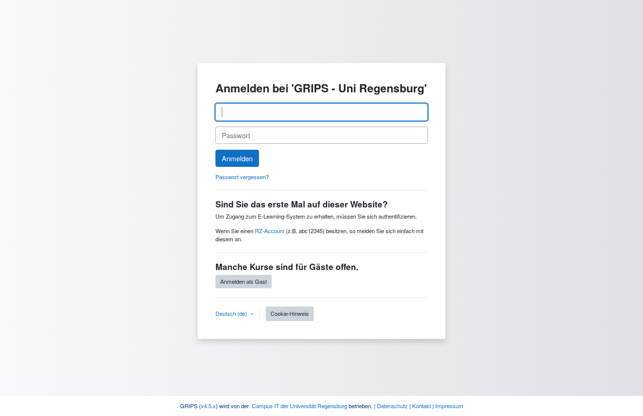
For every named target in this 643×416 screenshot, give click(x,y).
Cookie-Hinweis (290, 313)
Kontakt (421, 406)
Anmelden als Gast (243, 281)
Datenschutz (392, 406)
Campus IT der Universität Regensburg (299, 406)
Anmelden (237, 158)
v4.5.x (208, 406)
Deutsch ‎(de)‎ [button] (232, 313)
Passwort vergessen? (242, 177)
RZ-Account (269, 231)
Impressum (449, 406)
